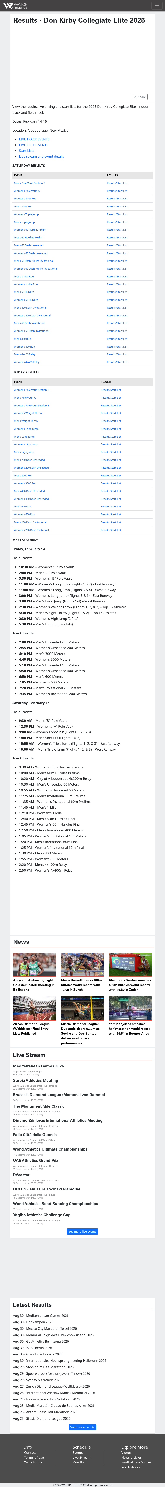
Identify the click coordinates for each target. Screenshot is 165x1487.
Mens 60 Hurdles (24, 292)
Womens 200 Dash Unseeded (31, 467)
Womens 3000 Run (25, 483)
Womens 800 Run (24, 346)
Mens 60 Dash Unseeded (28, 245)
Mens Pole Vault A (25, 397)
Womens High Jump (26, 444)
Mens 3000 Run (23, 475)
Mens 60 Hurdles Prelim (28, 237)
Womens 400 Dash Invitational (32, 315)
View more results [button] (82, 1427)
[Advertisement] (82, 61)
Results (78, 1462)
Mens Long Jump (24, 436)
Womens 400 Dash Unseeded (31, 499)
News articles (131, 1457)
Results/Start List (117, 183)
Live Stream (82, 1457)
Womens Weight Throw (28, 413)
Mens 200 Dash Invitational (30, 522)
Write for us (33, 1462)
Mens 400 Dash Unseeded (29, 491)
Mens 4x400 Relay (24, 354)
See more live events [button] (82, 1231)
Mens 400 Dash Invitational (30, 307)
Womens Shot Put (25, 198)
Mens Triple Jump (24, 222)
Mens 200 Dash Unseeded (29, 460)
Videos (126, 1452)
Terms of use (34, 1457)
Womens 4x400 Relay (26, 362)
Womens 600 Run (24, 514)
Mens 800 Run (22, 339)
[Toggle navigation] (157, 6)
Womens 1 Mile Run (26, 284)
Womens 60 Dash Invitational (31, 331)
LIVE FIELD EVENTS (33, 145)
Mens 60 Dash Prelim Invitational (33, 261)
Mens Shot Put (23, 206)
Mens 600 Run (22, 506)
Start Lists (26, 150)
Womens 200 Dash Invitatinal (31, 530)
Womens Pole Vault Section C (31, 390)
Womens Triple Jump (26, 214)
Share (142, 97)
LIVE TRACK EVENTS (34, 139)
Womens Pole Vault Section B (31, 405)
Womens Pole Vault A (27, 191)
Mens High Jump (24, 452)
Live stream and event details (41, 156)
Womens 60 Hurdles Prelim (30, 229)
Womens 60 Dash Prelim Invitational (35, 268)
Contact (30, 1452)
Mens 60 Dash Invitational (29, 323)
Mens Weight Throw (26, 421)
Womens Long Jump (26, 429)
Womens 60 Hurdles (26, 300)
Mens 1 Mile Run (24, 276)
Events (78, 1452)
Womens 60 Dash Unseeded (30, 253)
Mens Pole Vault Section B (29, 183)
